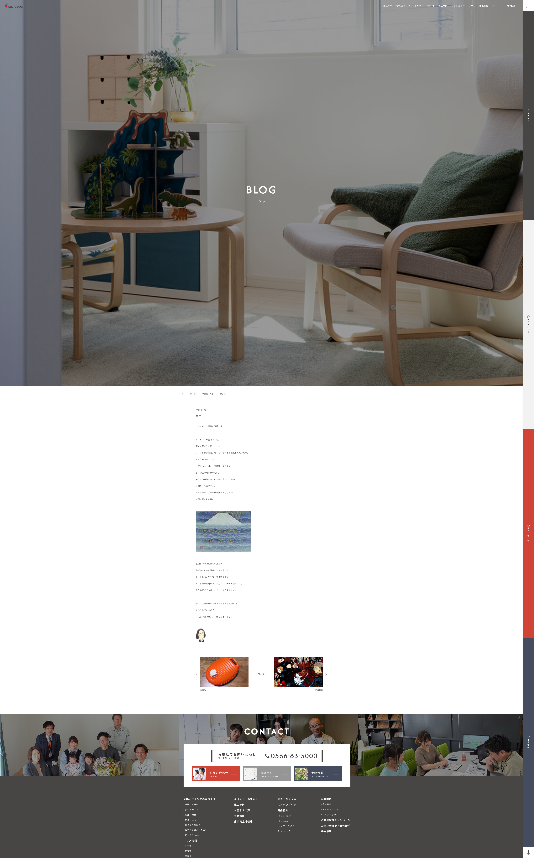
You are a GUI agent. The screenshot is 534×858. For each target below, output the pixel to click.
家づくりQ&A (192, 835)
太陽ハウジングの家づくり (396, 5)
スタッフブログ (287, 804)
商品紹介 (483, 5)
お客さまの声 (458, 5)
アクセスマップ (330, 809)
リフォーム (498, 5)
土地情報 (239, 816)
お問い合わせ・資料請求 (335, 825)
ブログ (472, 5)
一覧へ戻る (261, 674)
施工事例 (443, 5)
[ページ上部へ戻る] (528, 852)
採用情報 (326, 831)
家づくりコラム (287, 799)
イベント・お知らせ (424, 5)
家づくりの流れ (193, 824)
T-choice (284, 820)
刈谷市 (188, 845)
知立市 (188, 851)
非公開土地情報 (243, 821)
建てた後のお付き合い (196, 829)
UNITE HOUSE (286, 825)
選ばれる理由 (191, 804)
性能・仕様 (190, 814)
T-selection (285, 815)
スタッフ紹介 (329, 814)
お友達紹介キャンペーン (335, 820)
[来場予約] (267, 773)
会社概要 (327, 804)
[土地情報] (318, 773)
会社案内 (511, 5)
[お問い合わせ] (216, 773)
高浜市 (188, 856)
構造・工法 (190, 819)
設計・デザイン (193, 809)
